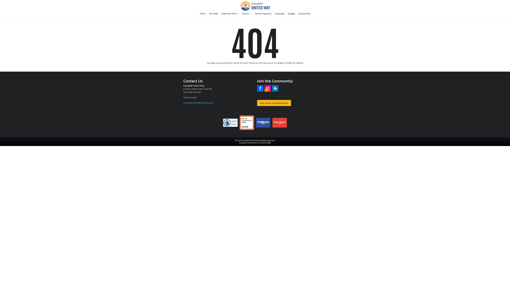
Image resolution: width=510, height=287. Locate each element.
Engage (291, 14)
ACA (269, 142)
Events (245, 14)
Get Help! (213, 14)
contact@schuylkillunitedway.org (198, 103)
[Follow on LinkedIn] (275, 88)
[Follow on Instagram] (268, 88)
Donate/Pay (304, 14)
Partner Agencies (263, 14)
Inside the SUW (228, 14)
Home (203, 14)
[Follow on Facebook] (260, 88)
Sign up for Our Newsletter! (274, 103)
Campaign (279, 14)
